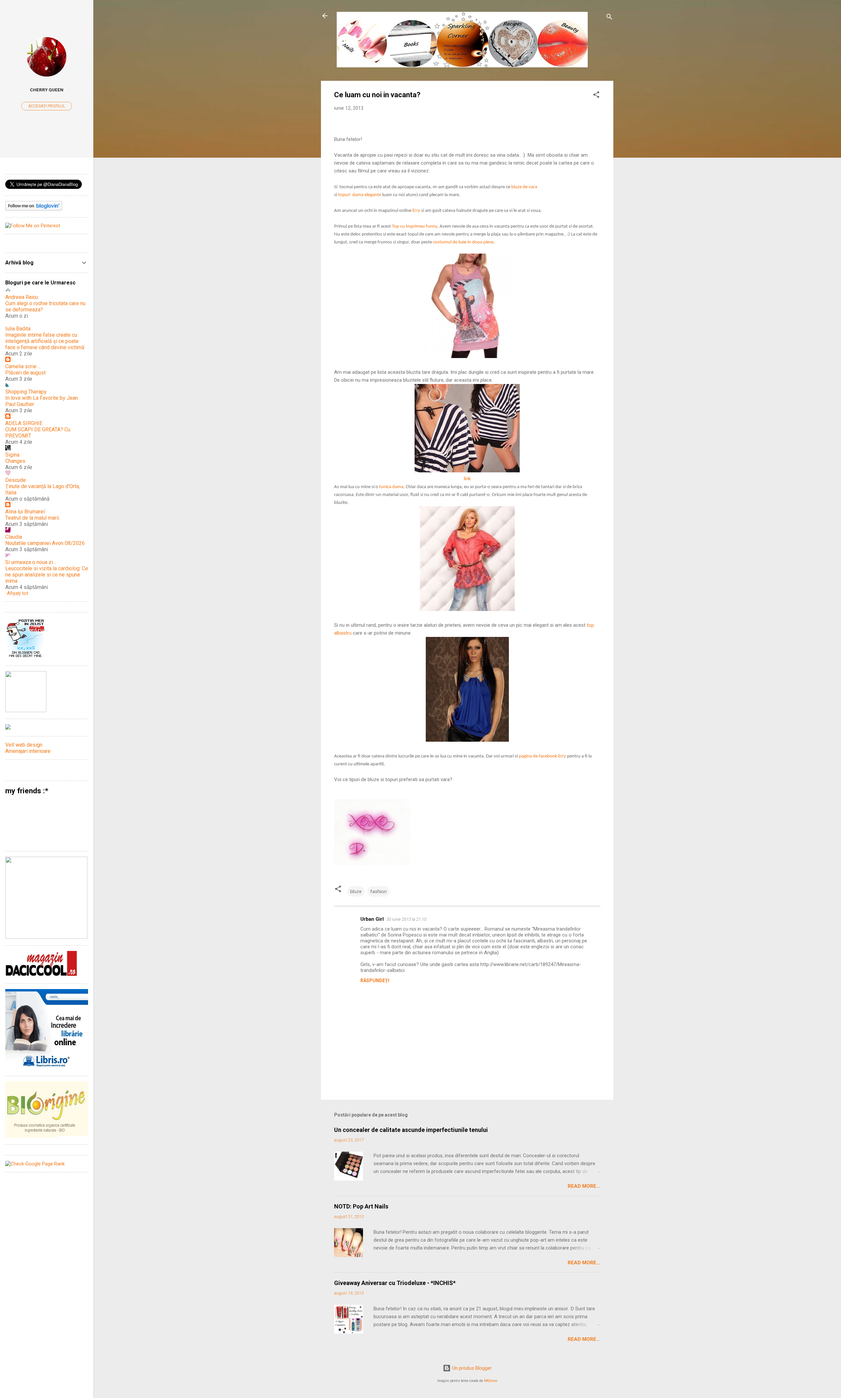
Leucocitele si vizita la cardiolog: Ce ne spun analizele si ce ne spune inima (46, 574)
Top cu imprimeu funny (414, 226)
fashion (378, 891)
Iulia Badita (18, 329)
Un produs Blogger (471, 1368)
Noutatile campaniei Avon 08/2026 (45, 543)
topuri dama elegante (359, 194)
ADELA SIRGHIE (23, 423)
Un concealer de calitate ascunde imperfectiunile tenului (411, 1129)
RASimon (490, 1381)
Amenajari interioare (28, 751)
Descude (15, 480)
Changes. (15, 461)
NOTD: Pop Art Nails (361, 1206)
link (467, 479)
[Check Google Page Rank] (35, 1164)
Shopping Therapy (26, 392)
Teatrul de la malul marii (32, 518)
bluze (356, 891)
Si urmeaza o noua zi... (30, 562)
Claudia (13, 537)
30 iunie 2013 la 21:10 (406, 919)
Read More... (584, 1186)
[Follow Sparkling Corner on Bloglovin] (33, 209)
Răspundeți (374, 980)
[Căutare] (609, 18)
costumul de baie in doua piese (463, 242)
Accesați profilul (46, 106)
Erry (416, 210)
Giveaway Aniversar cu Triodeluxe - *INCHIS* (395, 1282)
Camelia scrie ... (23, 366)
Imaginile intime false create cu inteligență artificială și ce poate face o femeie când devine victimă (44, 341)
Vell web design (23, 745)
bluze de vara (524, 187)
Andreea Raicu (21, 297)
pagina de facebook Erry (542, 756)
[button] (596, 96)
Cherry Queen (46, 89)
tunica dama (391, 487)
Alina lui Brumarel (25, 511)
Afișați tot (17, 593)
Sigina (12, 455)
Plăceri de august (25, 373)
